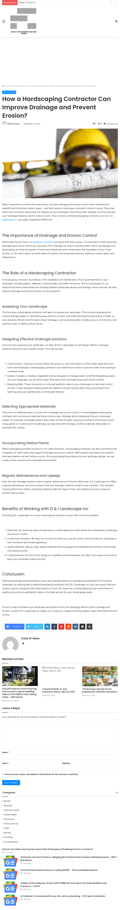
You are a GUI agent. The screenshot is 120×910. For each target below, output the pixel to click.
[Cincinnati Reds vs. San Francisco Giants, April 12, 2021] (60, 676)
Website (66, 763)
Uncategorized (11, 842)
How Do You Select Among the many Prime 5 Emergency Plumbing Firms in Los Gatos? (47, 849)
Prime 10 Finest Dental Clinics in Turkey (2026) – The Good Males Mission (52, 2)
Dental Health (10, 814)
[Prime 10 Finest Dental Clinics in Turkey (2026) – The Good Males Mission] (10, 874)
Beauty (7, 801)
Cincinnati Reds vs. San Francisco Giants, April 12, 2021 (58, 690)
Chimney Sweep (11, 810)
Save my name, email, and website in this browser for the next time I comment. (41, 774)
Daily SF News (13, 124)
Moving (7, 833)
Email (5, 763)
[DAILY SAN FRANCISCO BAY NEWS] (23, 21)
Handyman (9, 819)
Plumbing (8, 837)
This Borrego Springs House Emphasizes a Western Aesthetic (99, 690)
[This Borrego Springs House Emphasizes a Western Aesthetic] (100, 676)
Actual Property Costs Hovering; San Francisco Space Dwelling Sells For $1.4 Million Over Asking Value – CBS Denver (19, 693)
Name (5, 752)
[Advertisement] (60, 61)
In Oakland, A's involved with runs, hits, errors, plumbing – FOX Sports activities (62, 896)
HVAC (6, 828)
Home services (18, 86)
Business (8, 805)
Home (7, 86)
